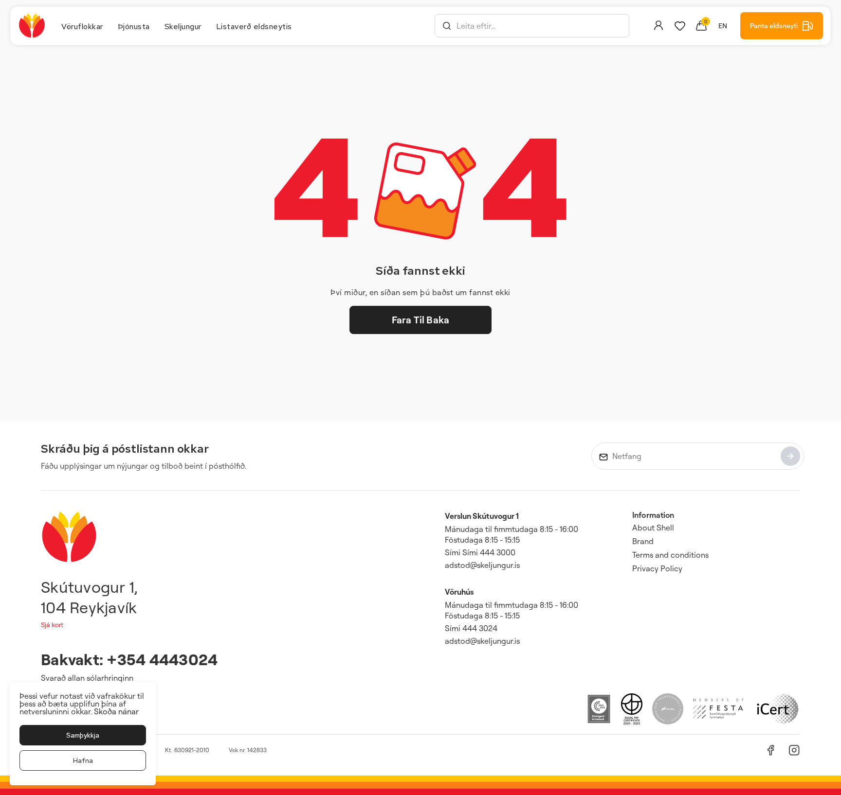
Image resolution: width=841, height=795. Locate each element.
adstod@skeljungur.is (482, 565)
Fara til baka (420, 320)
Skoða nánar (116, 711)
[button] (447, 26)
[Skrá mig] (790, 456)
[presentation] (82, 25)
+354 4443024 (162, 659)
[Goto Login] (680, 25)
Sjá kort (52, 624)
